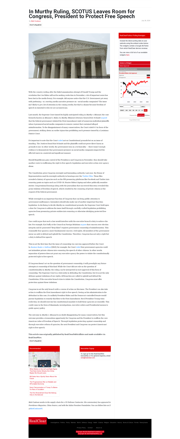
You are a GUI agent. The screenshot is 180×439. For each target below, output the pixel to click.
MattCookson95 (36, 409)
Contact (90, 428)
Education (113, 422)
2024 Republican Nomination (128, 69)
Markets (73, 422)
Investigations (55, 422)
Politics (62, 422)
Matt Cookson (36, 21)
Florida (136, 422)
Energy (90, 422)
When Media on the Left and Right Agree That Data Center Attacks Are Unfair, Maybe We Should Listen (43, 371)
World (79, 422)
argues (83, 225)
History (119, 422)
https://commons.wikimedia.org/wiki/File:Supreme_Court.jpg (94, 77)
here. (128, 55)
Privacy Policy (81, 428)
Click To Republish (35, 25)
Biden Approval (124, 66)
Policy (68, 422)
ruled (60, 140)
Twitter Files (87, 176)
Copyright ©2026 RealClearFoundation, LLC (90, 431)
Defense (84, 422)
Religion (106, 422)
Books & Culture (128, 422)
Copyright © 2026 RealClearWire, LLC (90, 433)
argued (104, 118)
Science (100, 422)
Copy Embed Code (134, 119)
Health (95, 422)
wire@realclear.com (88, 358)
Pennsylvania (144, 422)
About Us (99, 428)
